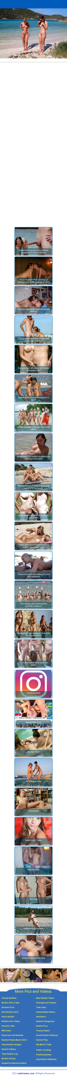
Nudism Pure (8, 1007)
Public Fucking (43, 1050)
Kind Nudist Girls (10, 1012)
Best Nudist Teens (45, 998)
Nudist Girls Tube (10, 1003)
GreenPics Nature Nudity (14, 1063)
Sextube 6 (41, 1016)
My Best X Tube (43, 1044)
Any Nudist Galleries (46, 1059)
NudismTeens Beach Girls (14, 1040)
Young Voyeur (43, 1030)
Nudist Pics (42, 1026)
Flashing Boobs (43, 1054)
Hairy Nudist (8, 1016)
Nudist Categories (45, 1021)
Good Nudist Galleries (47, 1035)
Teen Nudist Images (11, 1044)
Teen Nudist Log (10, 1054)
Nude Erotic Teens (11, 1021)
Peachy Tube (8, 1026)
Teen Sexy (41, 1007)
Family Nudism (9, 998)
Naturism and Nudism (12, 1035)
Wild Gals (6, 1030)
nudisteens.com (25, 1073)
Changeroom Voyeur (46, 1003)
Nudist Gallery (9, 1049)
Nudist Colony (9, 1058)
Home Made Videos (45, 1012)
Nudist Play (42, 1040)
